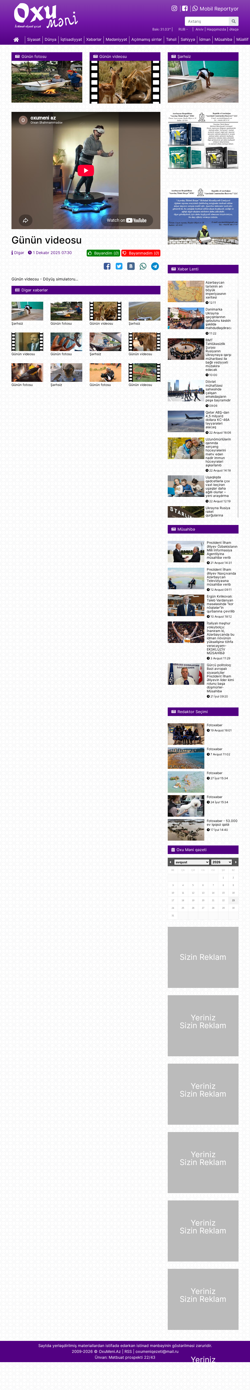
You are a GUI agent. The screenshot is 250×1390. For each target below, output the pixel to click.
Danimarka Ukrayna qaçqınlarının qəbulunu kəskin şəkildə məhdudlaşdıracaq (220, 319)
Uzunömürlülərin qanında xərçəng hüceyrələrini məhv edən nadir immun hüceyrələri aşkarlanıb (218, 452)
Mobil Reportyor (218, 9)
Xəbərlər (94, 39)
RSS (128, 1351)
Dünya (50, 39)
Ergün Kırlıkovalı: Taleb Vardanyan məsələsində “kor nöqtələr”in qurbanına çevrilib (221, 604)
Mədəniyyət (116, 39)
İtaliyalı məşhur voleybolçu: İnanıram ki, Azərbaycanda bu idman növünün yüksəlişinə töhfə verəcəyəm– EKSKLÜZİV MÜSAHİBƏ (220, 638)
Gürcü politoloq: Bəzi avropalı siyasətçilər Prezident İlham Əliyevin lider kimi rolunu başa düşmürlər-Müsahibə (220, 678)
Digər (19, 252)
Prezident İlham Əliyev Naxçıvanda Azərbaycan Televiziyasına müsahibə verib (221, 577)
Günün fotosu (61, 323)
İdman (204, 39)
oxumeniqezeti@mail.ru (156, 1351)
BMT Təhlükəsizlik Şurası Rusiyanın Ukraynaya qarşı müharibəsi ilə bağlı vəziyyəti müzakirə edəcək (218, 355)
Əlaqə (234, 29)
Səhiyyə (188, 39)
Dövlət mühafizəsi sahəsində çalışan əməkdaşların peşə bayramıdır (218, 391)
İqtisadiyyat (71, 39)
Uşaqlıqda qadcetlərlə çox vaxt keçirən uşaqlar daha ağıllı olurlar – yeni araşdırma (218, 486)
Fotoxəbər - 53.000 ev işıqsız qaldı (222, 822)
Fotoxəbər (214, 725)
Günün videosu (101, 323)
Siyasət (34, 39)
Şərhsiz (17, 323)
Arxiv (200, 29)
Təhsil (171, 39)
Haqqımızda (216, 29)
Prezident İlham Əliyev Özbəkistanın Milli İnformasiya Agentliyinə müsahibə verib (222, 550)
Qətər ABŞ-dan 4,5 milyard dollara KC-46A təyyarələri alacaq (217, 420)
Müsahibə (223, 39)
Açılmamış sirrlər (146, 39)
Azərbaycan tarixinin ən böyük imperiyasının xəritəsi (216, 290)
